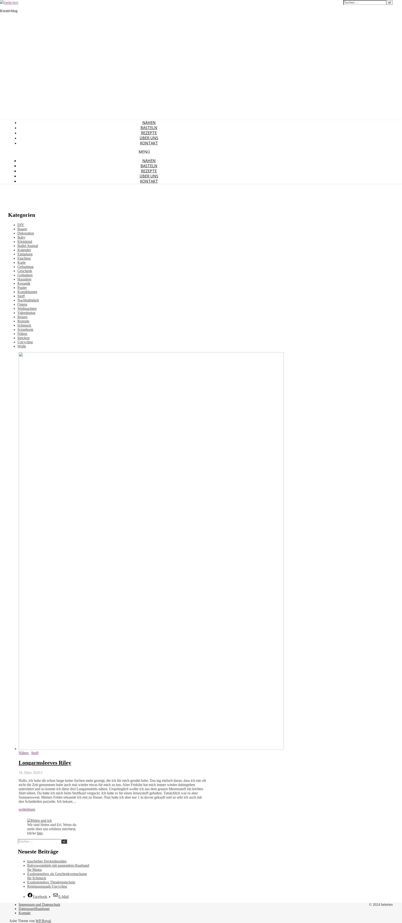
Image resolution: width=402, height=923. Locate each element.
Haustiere (24, 279)
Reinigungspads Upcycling (47, 886)
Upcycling (25, 342)
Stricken (23, 338)
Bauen (22, 229)
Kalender (24, 250)
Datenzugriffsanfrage (34, 909)
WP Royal (43, 921)
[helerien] (9, 2)
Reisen (22, 317)
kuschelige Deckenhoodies (47, 861)
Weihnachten (27, 309)
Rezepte (149, 132)
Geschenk (24, 271)
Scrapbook (25, 329)
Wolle (21, 346)
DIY (20, 225)
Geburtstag (25, 267)
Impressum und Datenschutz (39, 904)
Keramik (23, 283)
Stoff (21, 296)
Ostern (22, 304)
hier (39, 833)
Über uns (149, 137)
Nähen (149, 122)
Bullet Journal (27, 246)
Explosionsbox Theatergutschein (51, 882)
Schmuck (24, 325)
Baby (21, 237)
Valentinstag (26, 313)
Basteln (149, 127)
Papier (22, 288)
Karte (21, 262)
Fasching (24, 258)
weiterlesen (27, 809)
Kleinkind (24, 242)
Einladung (25, 254)
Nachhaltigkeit (28, 300)
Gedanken (25, 275)
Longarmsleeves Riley (45, 763)
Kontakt (149, 143)
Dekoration (25, 233)
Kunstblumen (27, 292)
